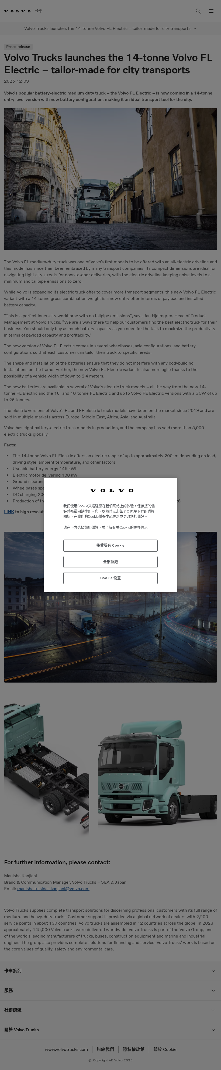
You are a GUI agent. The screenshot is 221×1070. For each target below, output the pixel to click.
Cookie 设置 (110, 578)
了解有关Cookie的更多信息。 (128, 528)
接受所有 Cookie (110, 545)
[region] (110, 535)
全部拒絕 (110, 562)
